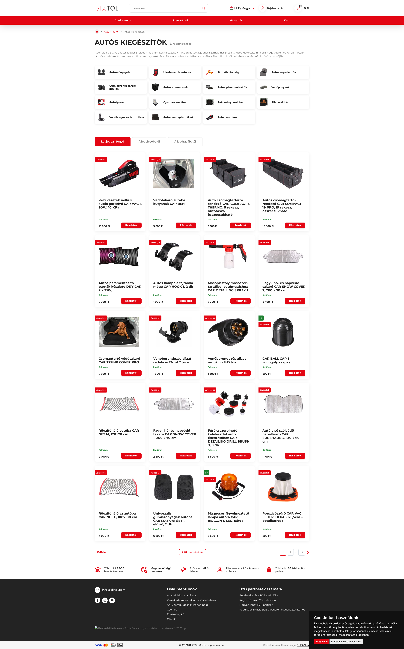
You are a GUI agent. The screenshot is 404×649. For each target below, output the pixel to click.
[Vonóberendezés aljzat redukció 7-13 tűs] (228, 332)
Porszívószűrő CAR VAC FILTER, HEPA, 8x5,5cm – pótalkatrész (282, 517)
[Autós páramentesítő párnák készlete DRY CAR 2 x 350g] (119, 256)
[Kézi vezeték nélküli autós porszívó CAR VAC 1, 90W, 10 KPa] (119, 174)
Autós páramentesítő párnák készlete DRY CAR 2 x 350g (120, 286)
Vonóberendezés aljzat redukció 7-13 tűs (227, 360)
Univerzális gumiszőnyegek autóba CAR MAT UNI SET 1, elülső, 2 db (173, 519)
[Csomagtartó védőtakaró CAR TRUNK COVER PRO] (119, 332)
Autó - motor (123, 20)
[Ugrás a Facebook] (97, 600)
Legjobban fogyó (112, 141)
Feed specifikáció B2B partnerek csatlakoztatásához (272, 609)
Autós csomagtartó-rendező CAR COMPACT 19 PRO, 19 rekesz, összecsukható (281, 205)
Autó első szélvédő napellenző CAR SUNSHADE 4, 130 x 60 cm (281, 436)
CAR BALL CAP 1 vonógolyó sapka (276, 360)
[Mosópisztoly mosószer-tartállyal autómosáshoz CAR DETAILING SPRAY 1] (228, 256)
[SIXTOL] (107, 8)
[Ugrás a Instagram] (105, 600)
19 (302, 552)
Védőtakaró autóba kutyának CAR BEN (169, 202)
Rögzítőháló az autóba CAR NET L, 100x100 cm (118, 515)
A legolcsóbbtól (149, 141)
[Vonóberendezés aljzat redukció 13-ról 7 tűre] (173, 332)
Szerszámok (181, 20)
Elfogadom (322, 641)
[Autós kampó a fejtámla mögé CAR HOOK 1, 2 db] (173, 256)
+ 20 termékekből (192, 552)
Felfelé (101, 552)
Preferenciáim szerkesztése (346, 641)
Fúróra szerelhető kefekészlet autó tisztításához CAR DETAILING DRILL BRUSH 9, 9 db (228, 438)
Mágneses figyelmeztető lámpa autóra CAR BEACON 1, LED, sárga (228, 517)
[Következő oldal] (308, 552)
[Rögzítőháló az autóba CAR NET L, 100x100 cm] (119, 487)
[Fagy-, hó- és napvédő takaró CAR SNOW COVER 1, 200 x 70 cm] (173, 404)
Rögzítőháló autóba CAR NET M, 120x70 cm (119, 432)
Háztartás (236, 20)
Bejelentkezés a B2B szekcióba (258, 595)
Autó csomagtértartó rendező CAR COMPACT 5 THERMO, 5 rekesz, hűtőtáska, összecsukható (229, 207)
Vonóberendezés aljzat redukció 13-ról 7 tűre (172, 360)
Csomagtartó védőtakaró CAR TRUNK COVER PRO (119, 360)
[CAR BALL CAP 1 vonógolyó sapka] (282, 332)
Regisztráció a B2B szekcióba (257, 600)
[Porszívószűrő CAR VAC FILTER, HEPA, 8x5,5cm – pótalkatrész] (282, 487)
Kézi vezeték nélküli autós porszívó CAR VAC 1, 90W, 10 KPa (120, 203)
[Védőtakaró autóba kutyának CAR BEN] (173, 174)
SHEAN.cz (303, 645)
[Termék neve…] (168, 8)
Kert (287, 20)
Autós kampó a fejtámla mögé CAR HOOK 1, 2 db (173, 285)
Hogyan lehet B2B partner (256, 604)
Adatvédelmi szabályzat (182, 595)
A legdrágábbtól (185, 141)
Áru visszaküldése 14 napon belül (187, 604)
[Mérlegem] (262, 8)
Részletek (131, 225)
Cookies (172, 609)
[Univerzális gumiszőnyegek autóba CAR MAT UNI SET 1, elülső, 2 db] (173, 487)
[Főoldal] (97, 31)
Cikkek (171, 619)
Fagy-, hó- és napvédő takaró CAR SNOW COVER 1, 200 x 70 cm (174, 434)
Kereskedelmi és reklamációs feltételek (192, 600)
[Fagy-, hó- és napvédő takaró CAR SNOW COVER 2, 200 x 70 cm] (282, 256)
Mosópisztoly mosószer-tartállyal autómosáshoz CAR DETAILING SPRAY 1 (228, 286)
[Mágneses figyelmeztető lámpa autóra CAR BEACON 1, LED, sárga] (228, 487)
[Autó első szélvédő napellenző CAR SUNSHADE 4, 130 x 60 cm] (282, 404)
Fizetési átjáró (175, 614)
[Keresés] (203, 8)
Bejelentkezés (275, 8)
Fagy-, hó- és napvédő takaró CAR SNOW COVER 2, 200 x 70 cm (283, 286)
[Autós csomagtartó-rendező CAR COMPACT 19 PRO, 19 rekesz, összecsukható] (282, 174)
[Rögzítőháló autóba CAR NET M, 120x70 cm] (119, 404)
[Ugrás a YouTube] (112, 600)
